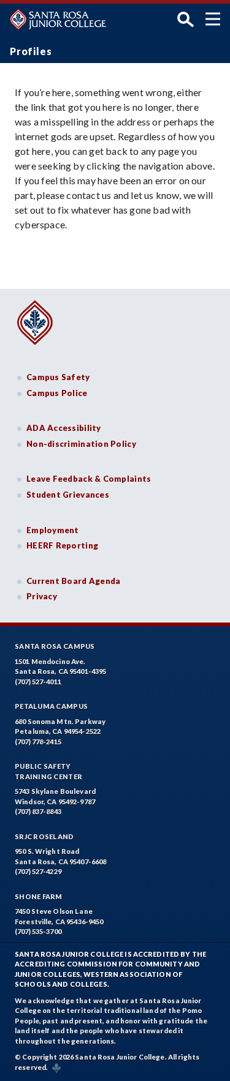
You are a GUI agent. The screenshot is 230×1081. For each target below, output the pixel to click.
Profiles (31, 51)
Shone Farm (39, 896)
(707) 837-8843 (38, 811)
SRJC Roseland (44, 836)
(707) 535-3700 (38, 931)
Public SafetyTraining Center (48, 771)
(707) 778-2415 (38, 742)
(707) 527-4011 (38, 682)
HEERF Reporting (62, 545)
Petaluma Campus (51, 706)
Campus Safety (58, 377)
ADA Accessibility (63, 428)
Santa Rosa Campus (55, 646)
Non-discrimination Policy (81, 444)
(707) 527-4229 (38, 871)
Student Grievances (67, 494)
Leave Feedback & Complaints (88, 479)
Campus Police (57, 393)
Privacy (41, 596)
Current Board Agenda (73, 581)
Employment (52, 530)
